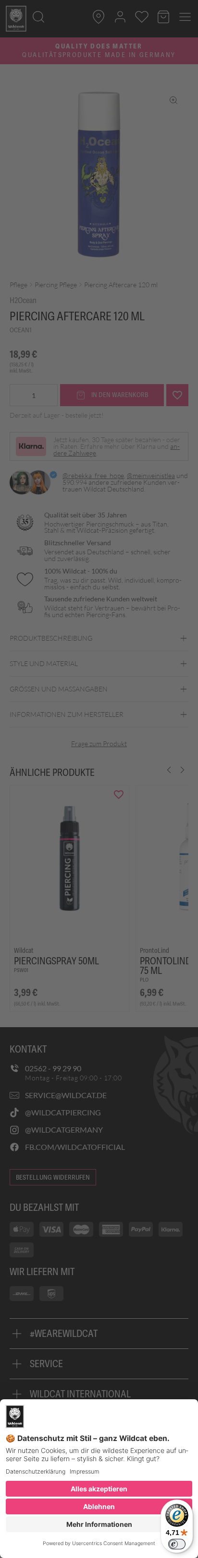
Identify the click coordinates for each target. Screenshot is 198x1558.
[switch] (177, 1544)
